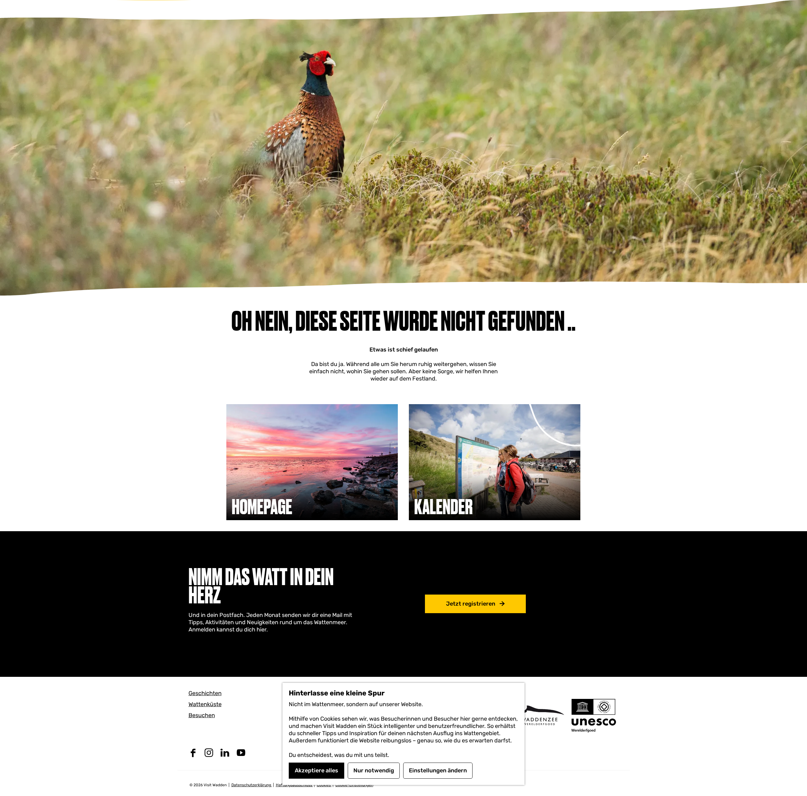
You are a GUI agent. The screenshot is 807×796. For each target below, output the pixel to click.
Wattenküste (205, 704)
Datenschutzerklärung (251, 785)
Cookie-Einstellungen (354, 785)
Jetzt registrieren (470, 603)
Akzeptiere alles (316, 770)
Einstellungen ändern (438, 770)
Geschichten (205, 693)
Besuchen (202, 715)
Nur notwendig (373, 770)
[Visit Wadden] (539, 715)
